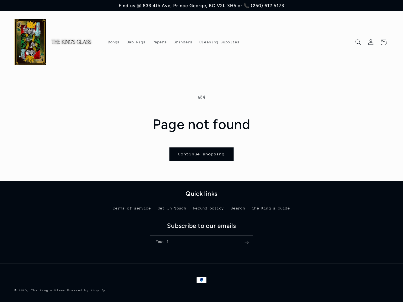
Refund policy (208, 208)
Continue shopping (201, 154)
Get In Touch (172, 208)
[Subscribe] (246, 242)
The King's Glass (48, 290)
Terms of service (132, 208)
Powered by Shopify (86, 290)
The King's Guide (271, 208)
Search (238, 208)
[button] (358, 42)
